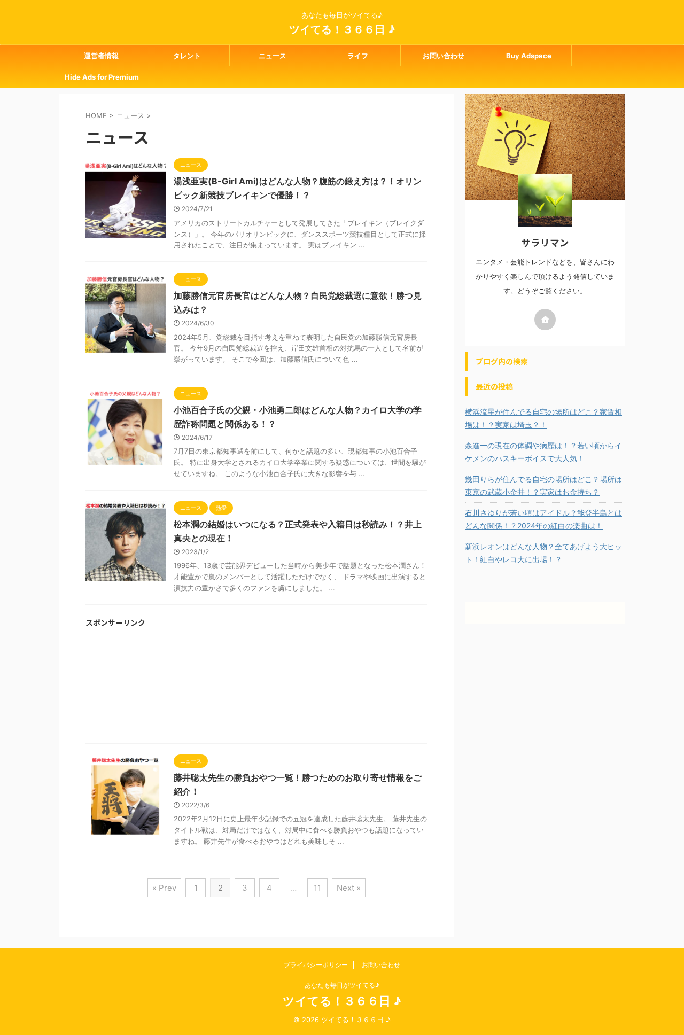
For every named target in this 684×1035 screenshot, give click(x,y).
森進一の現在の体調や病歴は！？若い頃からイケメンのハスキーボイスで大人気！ (543, 452)
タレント (187, 55)
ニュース (272, 55)
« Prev (164, 888)
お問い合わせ (443, 55)
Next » (349, 888)
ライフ (357, 55)
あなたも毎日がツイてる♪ (342, 985)
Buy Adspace (528, 55)
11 (317, 888)
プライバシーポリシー (316, 965)
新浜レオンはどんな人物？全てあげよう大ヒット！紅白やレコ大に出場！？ (543, 553)
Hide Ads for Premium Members (102, 80)
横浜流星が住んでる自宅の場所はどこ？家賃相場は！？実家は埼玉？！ (543, 418)
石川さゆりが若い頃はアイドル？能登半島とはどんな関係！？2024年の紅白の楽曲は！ (543, 519)
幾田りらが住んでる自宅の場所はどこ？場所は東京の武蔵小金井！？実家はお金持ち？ (543, 485)
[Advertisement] (257, 689)
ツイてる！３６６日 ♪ (342, 29)
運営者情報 (101, 55)
